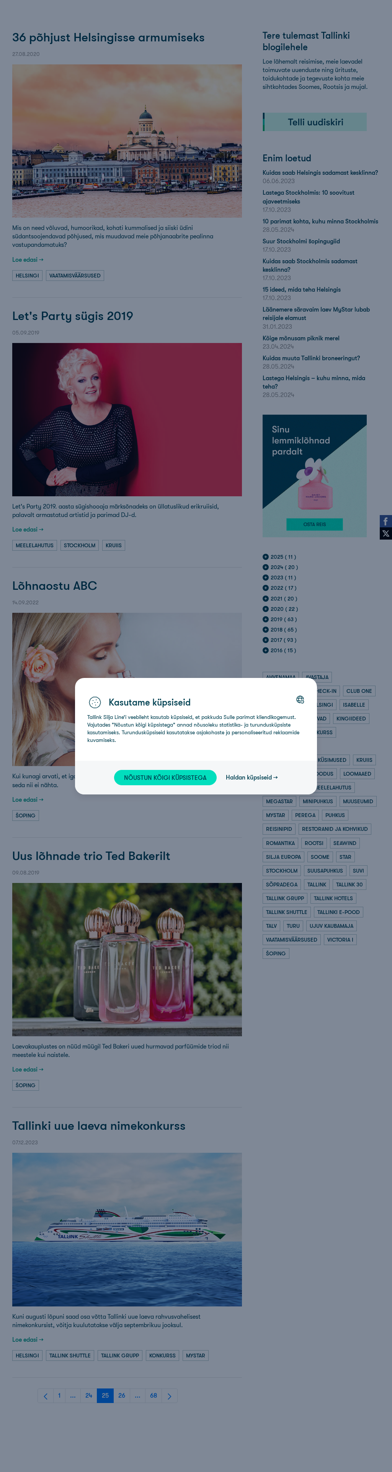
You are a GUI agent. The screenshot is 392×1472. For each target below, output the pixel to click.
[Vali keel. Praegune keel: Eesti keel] (300, 699)
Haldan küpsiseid (249, 777)
